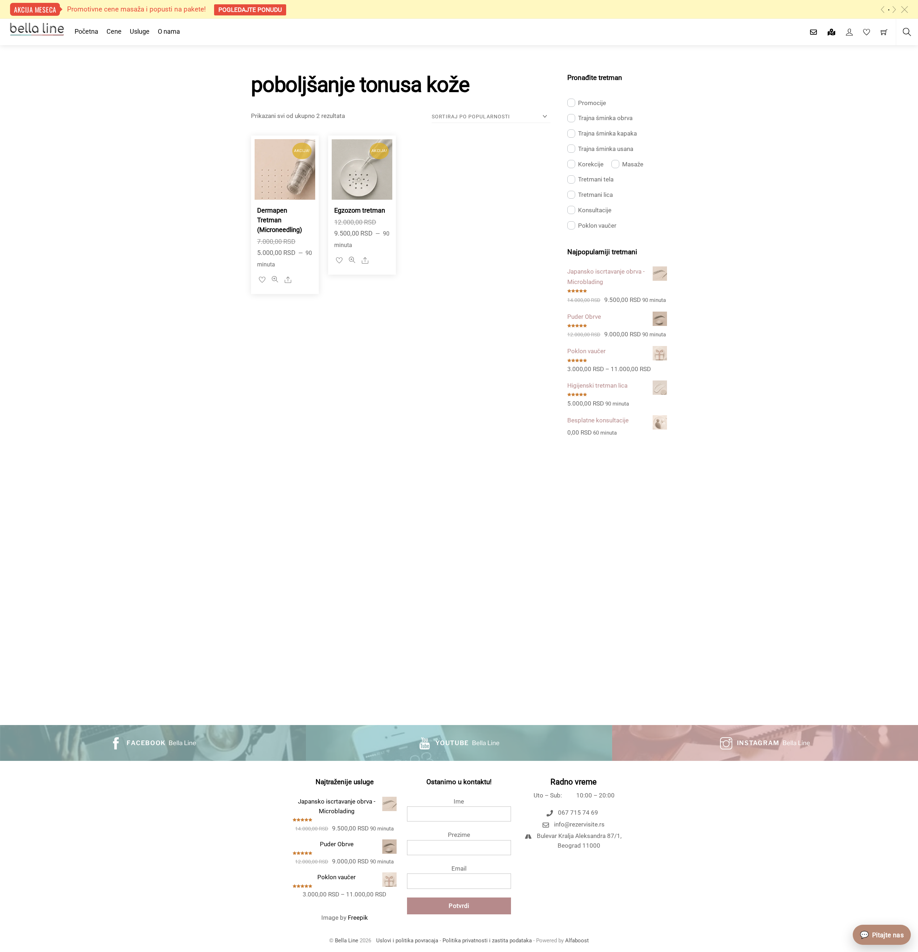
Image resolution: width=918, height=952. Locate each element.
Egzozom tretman (359, 210)
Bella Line (346, 941)
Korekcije (591, 164)
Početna (86, 31)
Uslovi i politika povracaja (407, 941)
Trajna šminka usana (605, 148)
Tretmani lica (595, 194)
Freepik (358, 917)
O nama (169, 31)
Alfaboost (577, 941)
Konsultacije (594, 210)
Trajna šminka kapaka (607, 133)
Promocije (592, 102)
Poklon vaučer (597, 225)
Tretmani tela (596, 179)
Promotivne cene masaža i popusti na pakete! (136, 9)
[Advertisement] (617, 572)
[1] (888, 9)
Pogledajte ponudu (250, 9)
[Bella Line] (37, 28)
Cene (114, 31)
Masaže (632, 164)
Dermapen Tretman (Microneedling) (279, 220)
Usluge (140, 31)
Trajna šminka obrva (605, 118)
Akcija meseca (35, 9)
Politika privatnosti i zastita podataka (487, 941)
